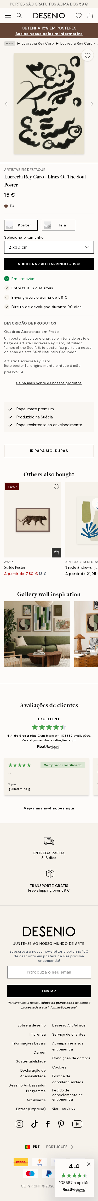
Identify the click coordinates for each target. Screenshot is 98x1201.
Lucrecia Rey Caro (38, 43)
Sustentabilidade (31, 1061)
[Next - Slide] (92, 104)
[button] (74, 1178)
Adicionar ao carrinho (49, 264)
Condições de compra (71, 1058)
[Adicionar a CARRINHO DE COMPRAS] (56, 552)
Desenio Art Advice (69, 1025)
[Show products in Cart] (90, 15)
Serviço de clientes (69, 1034)
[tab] (16, 161)
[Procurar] (19, 15)
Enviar (49, 991)
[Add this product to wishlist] (87, 55)
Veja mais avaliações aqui (49, 808)
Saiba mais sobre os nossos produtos (49, 383)
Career (39, 1052)
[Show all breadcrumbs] (9, 43)
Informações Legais (29, 1043)
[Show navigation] (8, 15)
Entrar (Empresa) (31, 1109)
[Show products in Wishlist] (78, 15)
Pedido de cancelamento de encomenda (67, 1095)
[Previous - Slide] (6, 104)
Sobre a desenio (32, 1025)
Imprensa (38, 1034)
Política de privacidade (56, 1003)
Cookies (59, 1067)
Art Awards (36, 1100)
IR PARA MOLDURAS (49, 450)
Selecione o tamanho (24, 237)
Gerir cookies (64, 1108)
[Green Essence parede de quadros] (37, 634)
